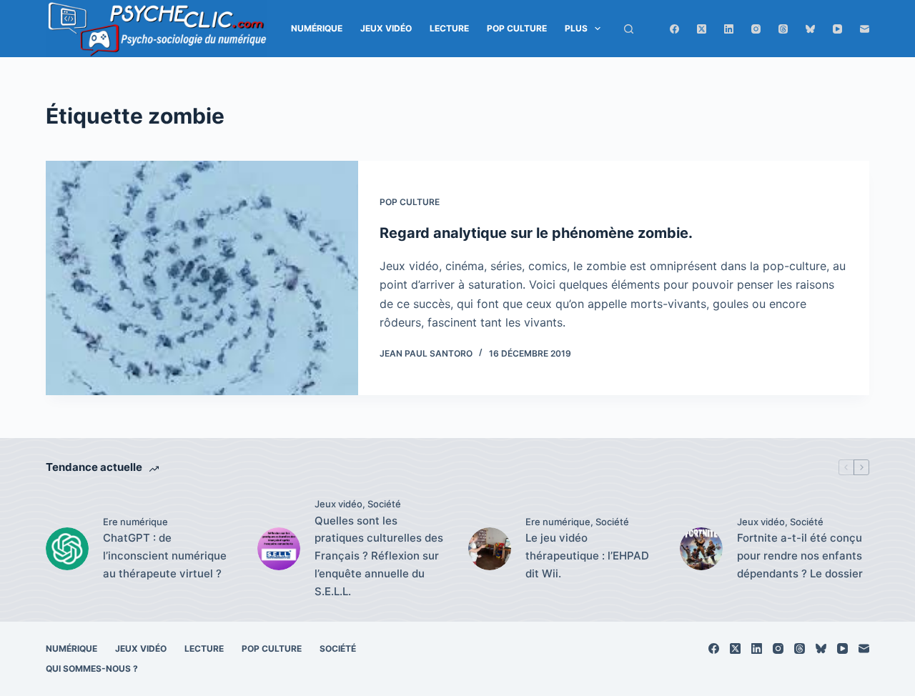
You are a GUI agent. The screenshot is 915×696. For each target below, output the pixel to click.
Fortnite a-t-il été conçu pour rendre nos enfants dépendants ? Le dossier (800, 555)
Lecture (449, 28)
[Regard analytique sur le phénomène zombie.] (202, 278)
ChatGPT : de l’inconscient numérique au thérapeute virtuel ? (165, 555)
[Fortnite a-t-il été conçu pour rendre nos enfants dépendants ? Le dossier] (701, 548)
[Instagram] (756, 29)
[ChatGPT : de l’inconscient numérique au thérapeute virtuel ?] (67, 548)
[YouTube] (837, 29)
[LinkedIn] (728, 29)
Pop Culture (517, 28)
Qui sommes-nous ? (92, 668)
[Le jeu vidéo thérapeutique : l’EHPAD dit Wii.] (489, 548)
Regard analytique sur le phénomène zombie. (536, 233)
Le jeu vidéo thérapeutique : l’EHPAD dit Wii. (587, 555)
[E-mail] (864, 29)
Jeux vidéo (386, 28)
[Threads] (783, 29)
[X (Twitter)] (701, 29)
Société (384, 503)
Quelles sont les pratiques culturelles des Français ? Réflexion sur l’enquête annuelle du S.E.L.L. (379, 556)
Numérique (316, 28)
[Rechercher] (628, 29)
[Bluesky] (810, 29)
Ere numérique (135, 521)
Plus (576, 28)
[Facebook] (674, 29)
